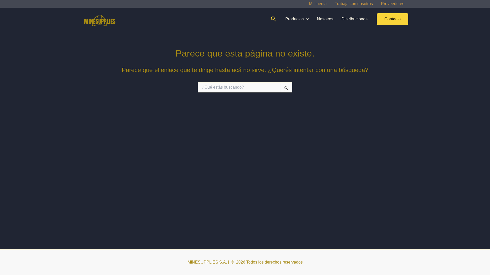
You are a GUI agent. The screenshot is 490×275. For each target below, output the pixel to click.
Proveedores (392, 4)
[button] (273, 19)
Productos (294, 19)
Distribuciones (354, 19)
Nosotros (325, 19)
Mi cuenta (318, 4)
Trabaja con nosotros (354, 4)
